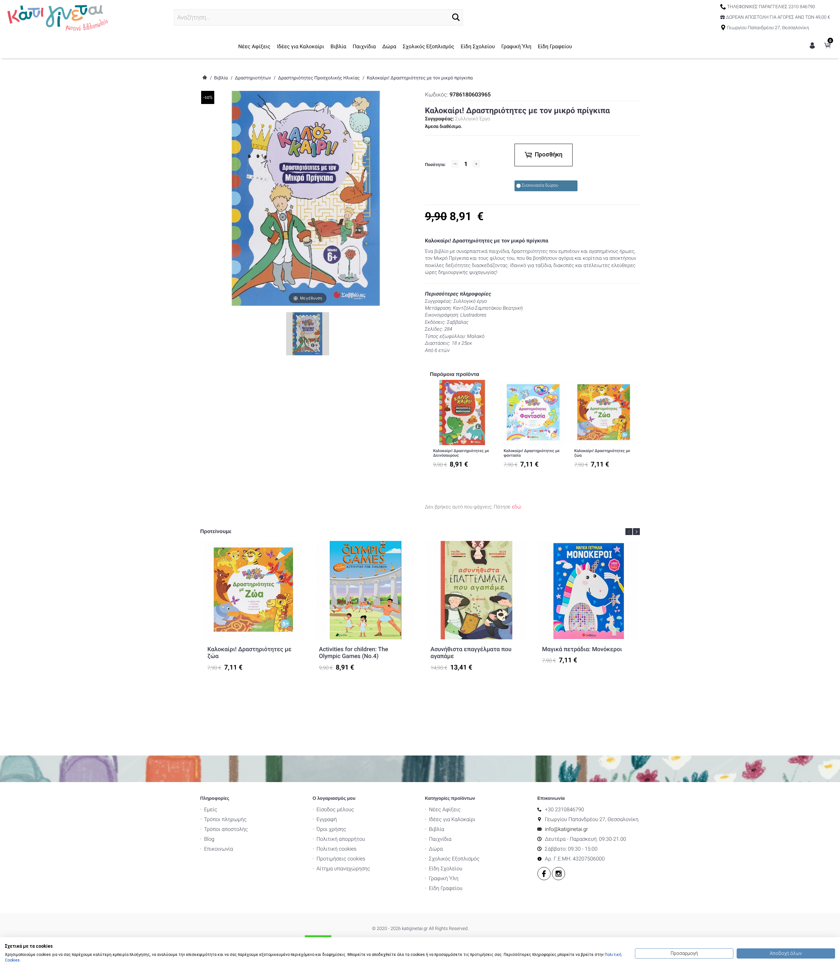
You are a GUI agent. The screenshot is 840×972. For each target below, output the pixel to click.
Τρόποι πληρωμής (225, 819)
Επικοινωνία (218, 849)
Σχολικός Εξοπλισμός (428, 46)
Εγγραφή (327, 819)
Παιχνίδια (364, 46)
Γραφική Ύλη (516, 46)
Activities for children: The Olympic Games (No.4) (353, 653)
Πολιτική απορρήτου (341, 839)
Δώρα (389, 46)
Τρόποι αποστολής (226, 829)
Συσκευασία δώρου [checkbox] (540, 185)
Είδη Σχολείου (478, 46)
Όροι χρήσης (331, 829)
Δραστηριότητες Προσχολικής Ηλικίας (319, 78)
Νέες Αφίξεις (254, 46)
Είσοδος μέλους (335, 809)
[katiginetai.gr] (57, 17)
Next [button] (636, 531)
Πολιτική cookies (337, 849)
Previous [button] (628, 531)
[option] (462, 427)
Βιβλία (338, 46)
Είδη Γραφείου (555, 46)
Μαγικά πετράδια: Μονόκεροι (582, 649)
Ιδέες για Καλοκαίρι (300, 46)
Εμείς (210, 809)
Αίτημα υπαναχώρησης (343, 868)
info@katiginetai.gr (566, 829)
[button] (456, 17)
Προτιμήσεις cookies (341, 859)
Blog (209, 839)
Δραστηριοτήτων (253, 78)
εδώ (516, 507)
